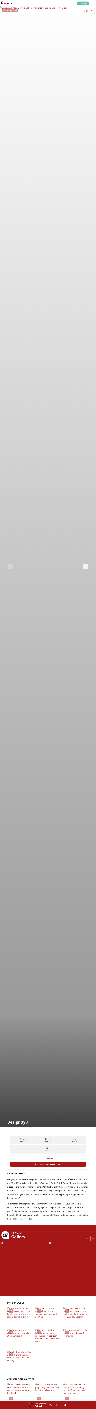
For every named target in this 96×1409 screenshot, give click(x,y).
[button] (85, 566)
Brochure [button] (49, 1159)
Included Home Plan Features (55, 1164)
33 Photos (7, 10)
